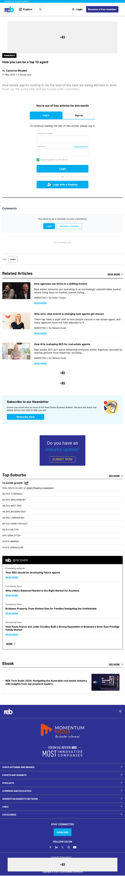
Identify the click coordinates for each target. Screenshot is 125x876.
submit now (62, 459)
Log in (46, 115)
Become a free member (102, 9)
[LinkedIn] (56, 847)
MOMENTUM (22, 1)
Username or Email (44, 133)
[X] (62, 847)
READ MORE (40, 303)
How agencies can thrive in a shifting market (60, 283)
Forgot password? (80, 146)
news (13, 259)
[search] (120, 711)
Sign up (79, 115)
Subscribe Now (25, 416)
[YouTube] (74, 847)
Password (41, 146)
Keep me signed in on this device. (54, 160)
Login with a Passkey (65, 184)
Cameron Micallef (16, 70)
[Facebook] (50, 847)
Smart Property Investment (40, 488)
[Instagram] (68, 847)
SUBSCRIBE (63, 832)
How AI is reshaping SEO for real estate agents (62, 344)
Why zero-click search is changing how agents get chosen (69, 313)
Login (79, 9)
